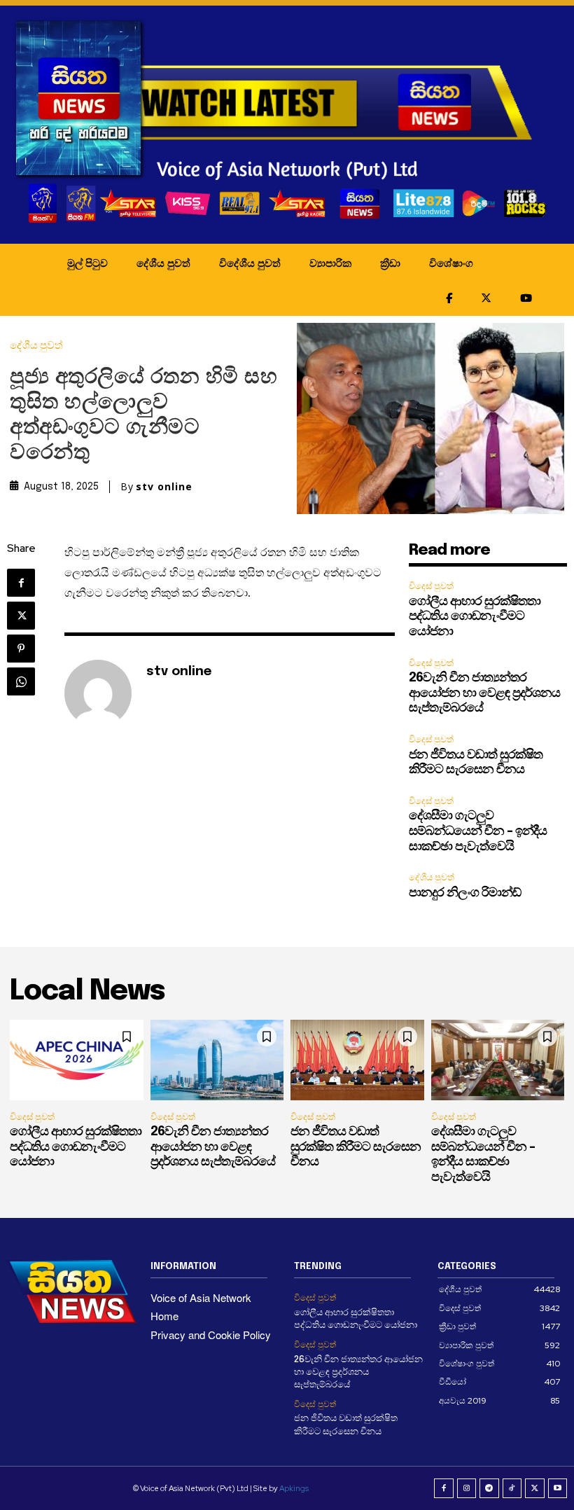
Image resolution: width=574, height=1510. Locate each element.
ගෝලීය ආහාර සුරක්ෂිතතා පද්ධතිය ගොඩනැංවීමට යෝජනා (474, 616)
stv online (164, 486)
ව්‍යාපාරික (330, 262)
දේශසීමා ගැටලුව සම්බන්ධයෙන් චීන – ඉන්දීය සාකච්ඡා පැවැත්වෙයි (478, 831)
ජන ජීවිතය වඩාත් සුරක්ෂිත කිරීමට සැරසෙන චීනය (355, 1146)
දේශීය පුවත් (163, 262)
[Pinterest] (21, 649)
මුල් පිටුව (87, 262)
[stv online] (98, 693)
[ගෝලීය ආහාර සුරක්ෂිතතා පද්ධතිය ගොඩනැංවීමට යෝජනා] (77, 1060)
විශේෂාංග (451, 262)
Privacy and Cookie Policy (210, 1334)
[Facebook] (21, 583)
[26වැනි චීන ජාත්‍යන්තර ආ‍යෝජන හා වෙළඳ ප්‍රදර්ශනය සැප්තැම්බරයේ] (217, 1060)
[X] (21, 616)
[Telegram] (489, 1488)
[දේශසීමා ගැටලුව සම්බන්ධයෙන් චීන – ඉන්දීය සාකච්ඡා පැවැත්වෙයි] (498, 1060)
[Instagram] (467, 1488)
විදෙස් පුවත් (431, 586)
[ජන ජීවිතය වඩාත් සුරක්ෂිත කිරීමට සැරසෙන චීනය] (357, 1060)
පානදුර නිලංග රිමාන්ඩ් (465, 893)
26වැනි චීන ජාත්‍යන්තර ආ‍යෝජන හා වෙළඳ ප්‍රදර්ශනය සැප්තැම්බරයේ (484, 693)
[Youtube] (558, 1488)
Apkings (294, 1488)
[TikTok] (512, 1488)
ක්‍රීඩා (390, 262)
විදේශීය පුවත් (250, 262)
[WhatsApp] (21, 681)
